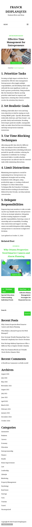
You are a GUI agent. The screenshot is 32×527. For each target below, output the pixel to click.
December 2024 (6, 417)
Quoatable (9, 524)
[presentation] (4, 263)
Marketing (4, 478)
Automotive (5, 431)
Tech (2, 498)
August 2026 (5, 374)
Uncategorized (6, 509)
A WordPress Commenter (9, 363)
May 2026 (4, 382)
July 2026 (4, 378)
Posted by (16, 68)
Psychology (5, 486)
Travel (3, 505)
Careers (3, 439)
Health (3, 459)
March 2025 (5, 405)
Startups (4, 494)
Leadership (5, 470)
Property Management (8, 482)
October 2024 (5, 421)
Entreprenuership (16, 36)
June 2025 (4, 397)
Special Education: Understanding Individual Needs (7, 297)
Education (4, 447)
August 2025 (5, 389)
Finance (3, 455)
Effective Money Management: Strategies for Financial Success (24, 296)
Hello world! (24, 363)
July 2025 (4, 393)
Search (3, 310)
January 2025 (5, 413)
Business (16, 246)
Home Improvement (8, 463)
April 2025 (4, 401)
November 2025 (6, 386)
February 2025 (6, 409)
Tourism (4, 502)
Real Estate (4, 490)
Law (2, 467)
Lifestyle (4, 474)
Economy (4, 443)
